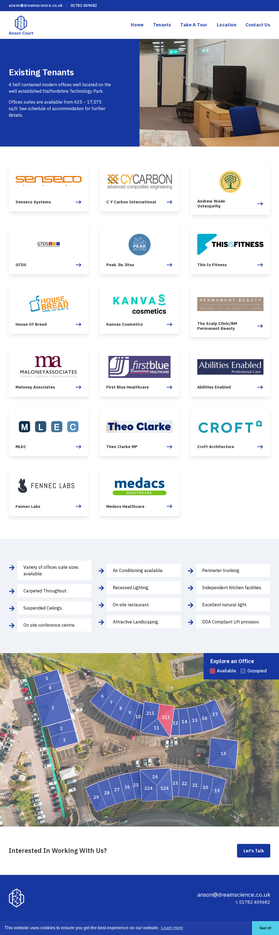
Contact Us (257, 25)
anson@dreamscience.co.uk (36, 5)
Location (226, 25)
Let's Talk (254, 850)
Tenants (162, 25)
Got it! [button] (265, 928)
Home (137, 25)
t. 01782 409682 (253, 902)
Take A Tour (193, 25)
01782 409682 (84, 5)
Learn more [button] (172, 927)
